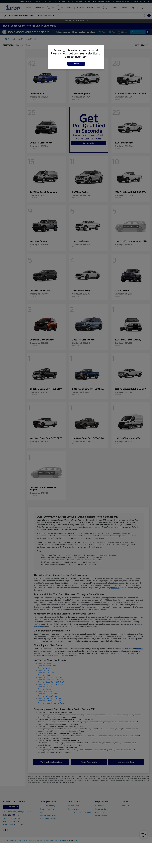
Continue (76, 64)
